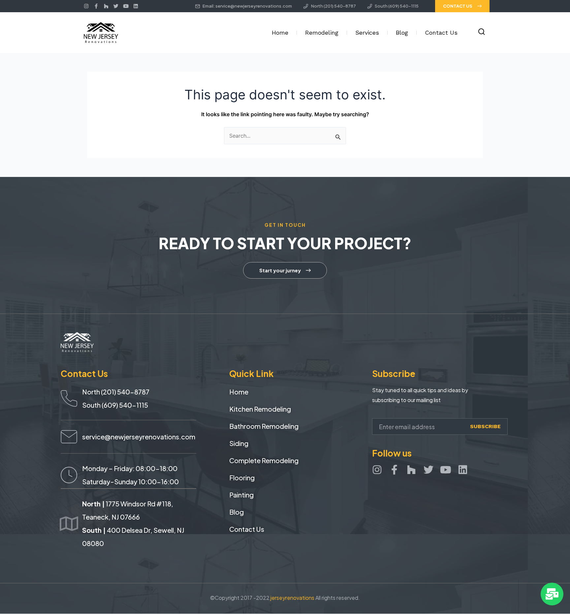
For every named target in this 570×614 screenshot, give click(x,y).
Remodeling (321, 32)
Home (280, 32)
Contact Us (441, 32)
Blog (402, 32)
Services (367, 32)
